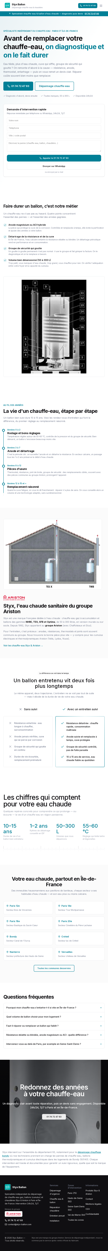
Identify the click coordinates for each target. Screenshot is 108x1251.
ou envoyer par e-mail (54, 172)
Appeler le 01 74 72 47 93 (55, 158)
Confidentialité (92, 1214)
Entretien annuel (57, 1216)
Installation (54, 1221)
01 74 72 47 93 (89, 5)
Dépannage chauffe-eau (54, 86)
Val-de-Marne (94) (76, 1215)
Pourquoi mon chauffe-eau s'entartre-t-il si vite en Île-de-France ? (54, 1007)
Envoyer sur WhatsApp (54, 166)
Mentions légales (93, 1204)
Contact (89, 1199)
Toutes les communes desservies (54, 968)
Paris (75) (72, 1193)
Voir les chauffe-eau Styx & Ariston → (23, 645)
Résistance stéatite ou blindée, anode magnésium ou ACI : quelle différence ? (54, 1034)
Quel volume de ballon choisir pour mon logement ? (54, 1016)
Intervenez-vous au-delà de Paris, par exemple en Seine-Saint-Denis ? (54, 1044)
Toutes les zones (76, 1220)
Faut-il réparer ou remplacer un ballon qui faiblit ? (54, 1025)
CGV (88, 1209)
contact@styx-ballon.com (19, 1224)
